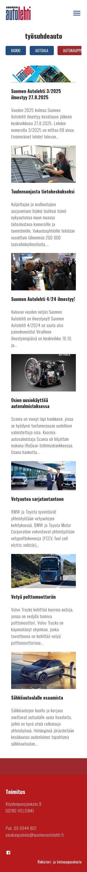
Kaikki (15, 50)
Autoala (41, 50)
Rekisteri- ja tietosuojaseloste (59, 862)
